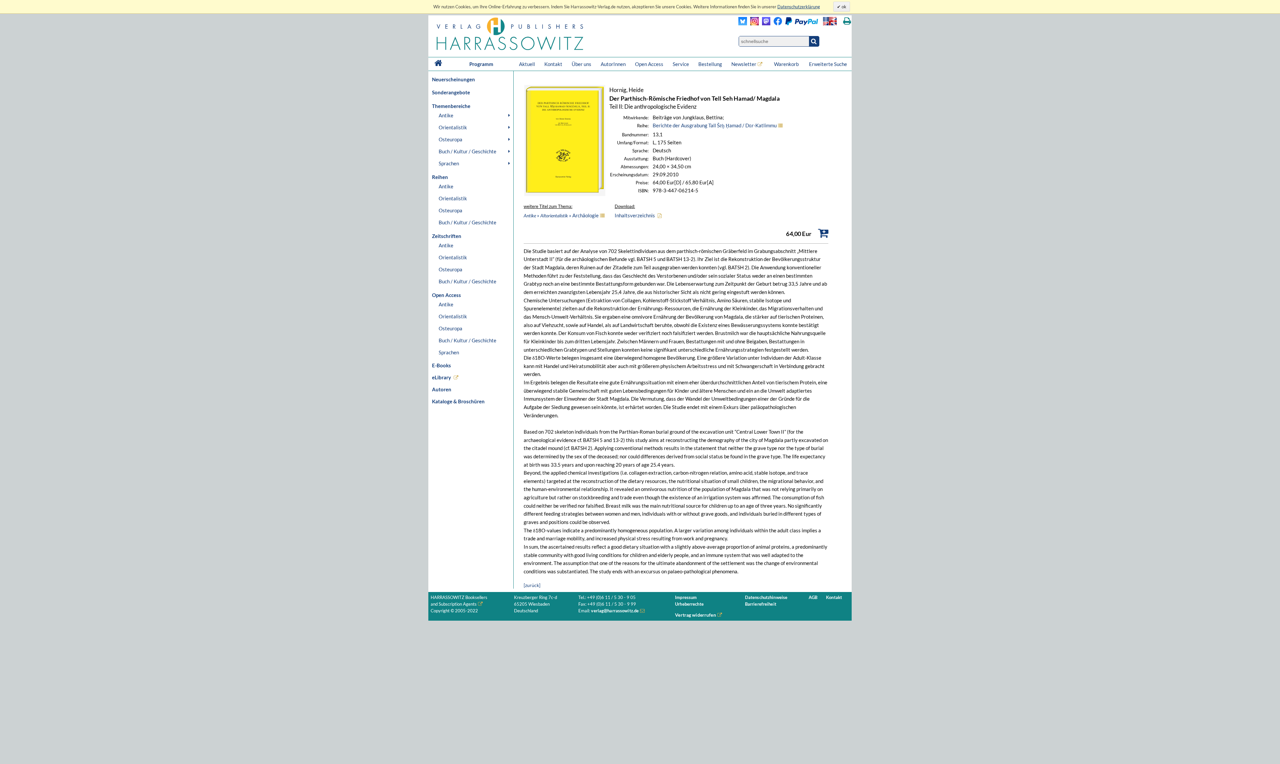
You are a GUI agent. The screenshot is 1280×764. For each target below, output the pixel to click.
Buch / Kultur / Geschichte (467, 151)
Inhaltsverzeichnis (635, 215)
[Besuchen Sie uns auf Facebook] (776, 23)
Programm (481, 64)
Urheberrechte (689, 604)
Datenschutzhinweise (766, 597)
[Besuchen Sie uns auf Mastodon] (764, 23)
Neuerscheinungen (453, 79)
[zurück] (532, 585)
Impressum (686, 597)
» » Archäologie (561, 215)
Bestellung (710, 64)
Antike (446, 115)
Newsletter (743, 64)
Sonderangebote (451, 92)
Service (681, 64)
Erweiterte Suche (828, 64)
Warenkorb (787, 64)
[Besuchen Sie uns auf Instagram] (753, 23)
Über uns (581, 64)
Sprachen (449, 163)
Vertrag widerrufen (695, 615)
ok (843, 6)
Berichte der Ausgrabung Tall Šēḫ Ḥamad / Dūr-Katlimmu (715, 125)
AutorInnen (613, 64)
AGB (813, 597)
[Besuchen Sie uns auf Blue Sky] (742, 23)
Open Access (649, 64)
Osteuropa (450, 139)
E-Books (441, 365)
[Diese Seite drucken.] (847, 21)
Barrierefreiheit (760, 604)
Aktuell (527, 64)
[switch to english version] (830, 21)
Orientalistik (453, 127)
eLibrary (441, 377)
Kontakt (553, 64)
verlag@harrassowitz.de (615, 610)
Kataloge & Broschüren (458, 401)
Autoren (441, 389)
